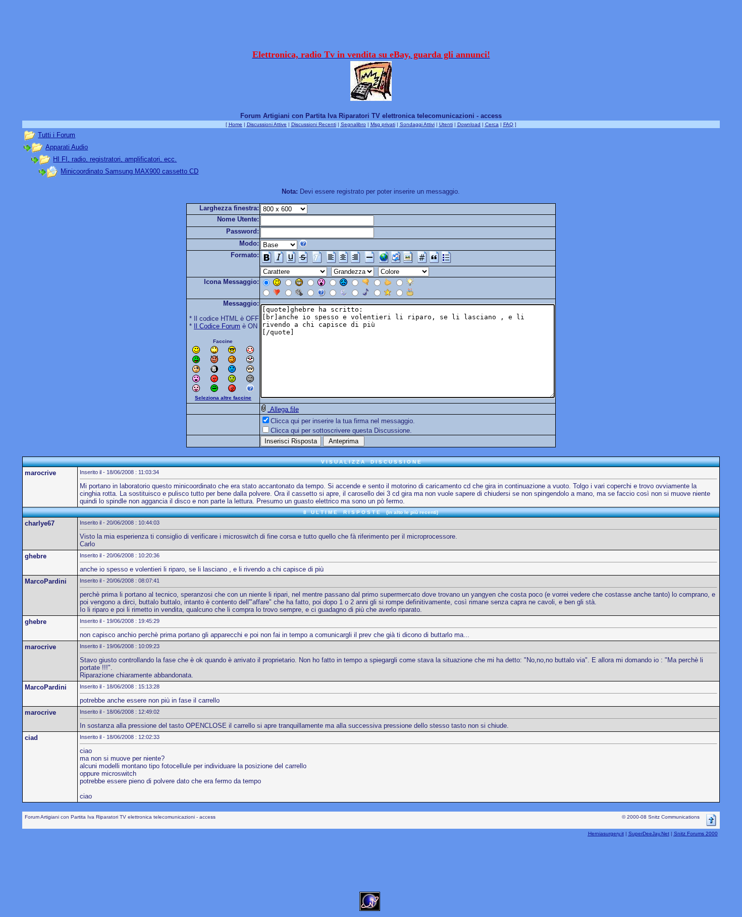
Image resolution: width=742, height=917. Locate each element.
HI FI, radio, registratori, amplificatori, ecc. (115, 159)
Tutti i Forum (56, 135)
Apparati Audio (66, 147)
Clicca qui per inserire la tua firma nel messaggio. (343, 421)
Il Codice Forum (217, 326)
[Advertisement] (371, 26)
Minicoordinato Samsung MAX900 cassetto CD (129, 171)
